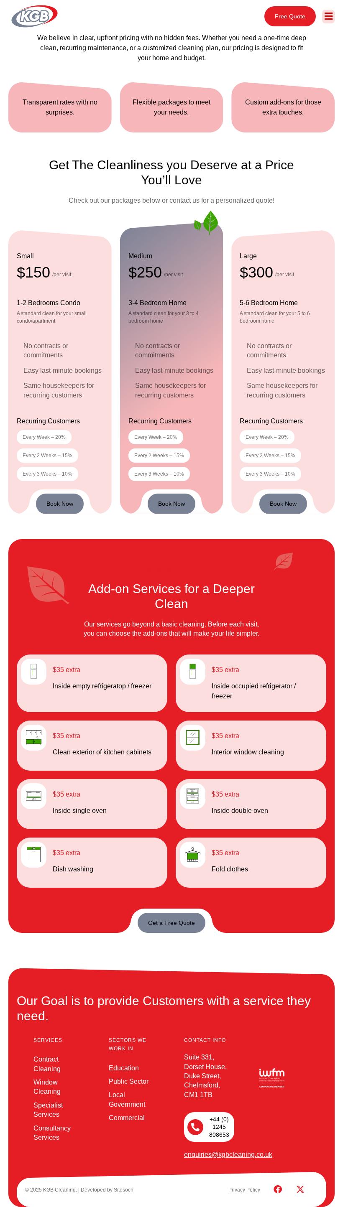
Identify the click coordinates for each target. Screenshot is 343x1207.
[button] (328, 16)
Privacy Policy (244, 1190)
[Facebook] (278, 1189)
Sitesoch (123, 1190)
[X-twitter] (300, 1189)
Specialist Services (48, 1110)
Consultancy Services (52, 1133)
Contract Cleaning (47, 1064)
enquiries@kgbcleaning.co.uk (228, 1154)
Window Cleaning (47, 1087)
